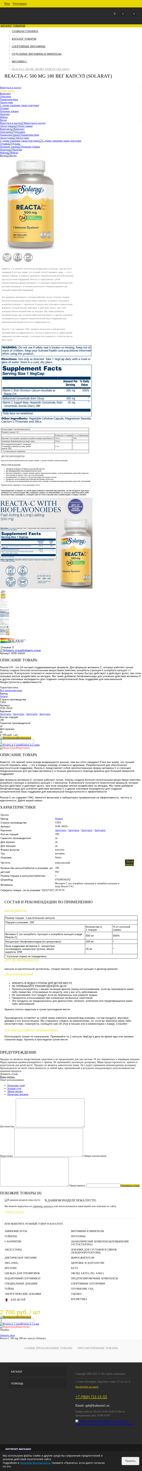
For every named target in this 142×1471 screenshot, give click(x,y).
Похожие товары (9, 146)
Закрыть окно (7, 1335)
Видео (3, 155)
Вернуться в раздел (10, 123)
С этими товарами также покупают (19, 140)
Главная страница (14, 1211)
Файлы (4, 152)
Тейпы (9, 1288)
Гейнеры (11, 1236)
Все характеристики (11, 690)
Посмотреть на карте (86, 1386)
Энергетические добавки (23, 1294)
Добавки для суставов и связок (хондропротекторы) (94, 1251)
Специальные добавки (21, 1283)
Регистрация (20, 3)
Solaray (4, 696)
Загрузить (5, 714)
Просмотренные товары (97, 1348)
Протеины (78, 1236)
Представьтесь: (78, 1185)
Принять (130, 1460)
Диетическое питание (21, 1257)
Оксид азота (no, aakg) (87, 1273)
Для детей (18, 1299)
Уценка (76, 1294)
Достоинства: (7, 1126)
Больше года (14, 1088)
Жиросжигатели (82, 1257)
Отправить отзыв (130, 1185)
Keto (74, 1268)
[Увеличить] (30, 248)
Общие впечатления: (95, 1156)
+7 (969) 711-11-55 (91, 1396)
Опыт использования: (12, 1080)
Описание (5, 132)
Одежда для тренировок (22, 1273)
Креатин (10, 1268)
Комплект (5, 129)
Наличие (5, 149)
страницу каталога (43, 1206)
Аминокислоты (16, 1231)
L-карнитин (13, 1241)
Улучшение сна (82, 1288)
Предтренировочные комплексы (94, 1278)
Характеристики (9, 135)
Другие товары (129, 863)
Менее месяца (15, 1091)
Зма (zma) (11, 1263)
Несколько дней (16, 1085)
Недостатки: (6, 1156)
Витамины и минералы (87, 1231)
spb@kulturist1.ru (97, 1405)
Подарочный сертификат (23, 1278)
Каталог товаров (12, 25)
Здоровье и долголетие (87, 1263)
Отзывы (4, 143)
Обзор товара (7, 126)
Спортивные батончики (88, 1283)
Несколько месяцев (17, 1094)
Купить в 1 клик (30, 744)
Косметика (79, 1299)
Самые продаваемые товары (48, 1348)
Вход (7, 3)
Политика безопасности (35, 1463)
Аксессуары (6, 137)
